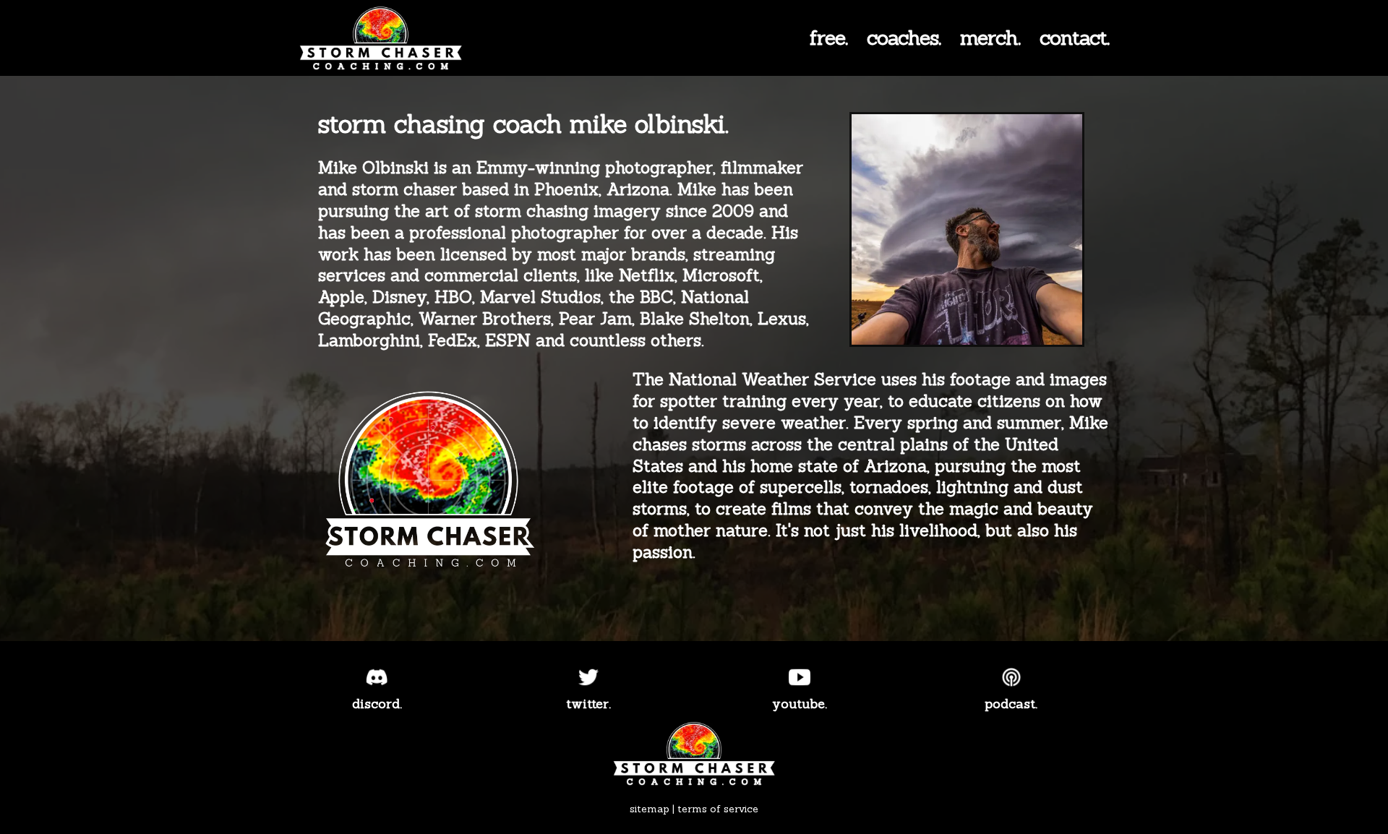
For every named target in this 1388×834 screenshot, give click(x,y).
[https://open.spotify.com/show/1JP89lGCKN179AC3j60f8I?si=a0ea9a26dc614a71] (1012, 677)
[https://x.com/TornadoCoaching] (589, 677)
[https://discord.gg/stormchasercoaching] (377, 677)
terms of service (717, 808)
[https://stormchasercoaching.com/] (393, 40)
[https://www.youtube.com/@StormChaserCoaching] (800, 677)
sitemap (649, 808)
